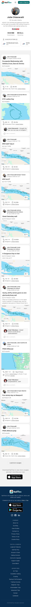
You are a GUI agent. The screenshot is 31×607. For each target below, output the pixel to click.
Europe (15, 593)
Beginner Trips (15, 584)
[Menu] (15, 2)
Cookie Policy (15, 539)
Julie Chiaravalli (11, 56)
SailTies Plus (15, 549)
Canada (12, 375)
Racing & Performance (15, 579)
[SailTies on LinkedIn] (19, 515)
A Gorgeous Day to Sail (11, 253)
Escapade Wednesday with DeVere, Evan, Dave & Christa (13, 62)
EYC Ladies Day (8, 99)
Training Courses (15, 582)
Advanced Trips (15, 590)
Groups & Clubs (15, 552)
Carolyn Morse (22, 94)
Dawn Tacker (22, 174)
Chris (23, 500)
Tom (27, 500)
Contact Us (15, 531)
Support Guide (15, 560)
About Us (15, 523)
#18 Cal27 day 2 (8, 144)
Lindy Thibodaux (13, 330)
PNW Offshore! (7, 349)
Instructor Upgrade (15, 558)
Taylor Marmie (22, 391)
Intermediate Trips (15, 587)
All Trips (15, 571)
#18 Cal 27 (6, 179)
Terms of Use (15, 536)
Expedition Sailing (15, 573)
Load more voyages (15, 463)
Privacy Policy (15, 534)
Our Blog (15, 525)
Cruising (15, 576)
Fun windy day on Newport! (12, 395)
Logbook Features (15, 547)
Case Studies (15, 528)
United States (21, 88)
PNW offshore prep (9, 431)
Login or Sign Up (24, 2)
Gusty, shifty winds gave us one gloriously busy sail (14, 294)
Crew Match (15, 563)
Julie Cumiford (21, 342)
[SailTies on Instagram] (12, 515)
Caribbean (15, 595)
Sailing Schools (15, 555)
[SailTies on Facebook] (15, 515)
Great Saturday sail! (9, 216)
